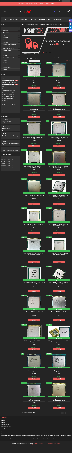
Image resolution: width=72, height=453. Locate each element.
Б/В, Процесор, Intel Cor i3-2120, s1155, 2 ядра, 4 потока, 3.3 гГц (34, 400)
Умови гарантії (7, 67)
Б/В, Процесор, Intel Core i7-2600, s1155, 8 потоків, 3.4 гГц (59, 138)
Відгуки (5, 62)
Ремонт (5, 60)
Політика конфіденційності (53, 443)
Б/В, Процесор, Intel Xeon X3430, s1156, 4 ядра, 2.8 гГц (34, 225)
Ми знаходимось (5, 430)
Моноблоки (33, 19)
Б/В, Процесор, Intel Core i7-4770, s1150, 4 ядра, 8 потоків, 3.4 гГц (34, 312)
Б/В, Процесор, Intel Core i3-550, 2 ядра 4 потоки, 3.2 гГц (59, 312)
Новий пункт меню (5, 433)
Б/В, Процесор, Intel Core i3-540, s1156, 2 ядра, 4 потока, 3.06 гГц (34, 254)
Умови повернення (8, 65)
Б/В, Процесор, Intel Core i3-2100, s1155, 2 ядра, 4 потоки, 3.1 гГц (59, 196)
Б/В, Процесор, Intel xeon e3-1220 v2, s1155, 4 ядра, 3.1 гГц (34, 196)
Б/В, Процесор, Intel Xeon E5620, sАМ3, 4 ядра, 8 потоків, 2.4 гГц (59, 283)
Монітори (42, 19)
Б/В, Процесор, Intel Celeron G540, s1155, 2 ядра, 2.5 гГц (59, 341)
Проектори (5, 53)
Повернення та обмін (6, 426)
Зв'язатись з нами (5, 424)
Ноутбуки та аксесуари (8, 35)
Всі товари (13, 19)
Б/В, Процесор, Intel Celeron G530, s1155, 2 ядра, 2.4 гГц (34, 79)
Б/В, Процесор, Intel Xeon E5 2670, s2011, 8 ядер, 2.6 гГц (34, 283)
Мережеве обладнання (8, 48)
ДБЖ (49, 19)
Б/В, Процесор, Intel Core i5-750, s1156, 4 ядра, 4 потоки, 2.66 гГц (59, 254)
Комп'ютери (23, 19)
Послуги (5, 55)
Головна (5, 19)
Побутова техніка (7, 50)
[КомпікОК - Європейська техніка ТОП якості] (28, 11)
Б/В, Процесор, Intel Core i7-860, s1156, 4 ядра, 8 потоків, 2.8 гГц (59, 167)
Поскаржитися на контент (40, 443)
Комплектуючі (57, 19)
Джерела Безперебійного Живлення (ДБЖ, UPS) (9, 45)
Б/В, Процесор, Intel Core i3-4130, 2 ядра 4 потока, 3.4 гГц (34, 109)
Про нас (5, 69)
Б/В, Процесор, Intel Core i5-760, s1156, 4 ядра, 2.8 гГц (34, 341)
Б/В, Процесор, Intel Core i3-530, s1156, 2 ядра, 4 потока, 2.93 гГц (59, 109)
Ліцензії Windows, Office (9, 57)
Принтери (5, 37)
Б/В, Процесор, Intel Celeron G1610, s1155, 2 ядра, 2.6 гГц (59, 79)
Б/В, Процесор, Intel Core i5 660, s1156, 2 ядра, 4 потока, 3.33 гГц (59, 400)
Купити (34, 87)
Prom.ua (43, 442)
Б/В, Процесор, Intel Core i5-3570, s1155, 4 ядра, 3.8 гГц (34, 370)
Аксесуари (5, 42)
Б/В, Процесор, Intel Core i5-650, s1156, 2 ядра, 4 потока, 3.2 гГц (34, 167)
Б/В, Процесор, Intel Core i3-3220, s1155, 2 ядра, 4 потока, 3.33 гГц (59, 225)
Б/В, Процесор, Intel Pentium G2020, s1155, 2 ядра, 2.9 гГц (59, 370)
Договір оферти (5, 428)
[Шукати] (20, 11)
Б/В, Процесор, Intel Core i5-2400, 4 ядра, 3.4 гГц (34, 138)
